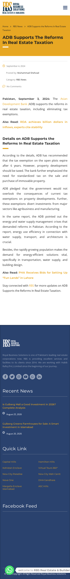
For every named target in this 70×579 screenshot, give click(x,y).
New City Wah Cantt (49, 474)
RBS (31, 285)
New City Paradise (12, 474)
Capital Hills (9, 461)
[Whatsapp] (9, 570)
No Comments (14, 86)
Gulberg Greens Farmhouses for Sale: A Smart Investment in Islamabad (31, 425)
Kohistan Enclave (12, 467)
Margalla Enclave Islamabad (12, 487)
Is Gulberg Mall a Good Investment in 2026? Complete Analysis (29, 406)
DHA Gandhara (46, 480)
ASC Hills (43, 486)
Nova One (8, 480)
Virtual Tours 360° (48, 467)
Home (5, 26)
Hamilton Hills (46, 461)
